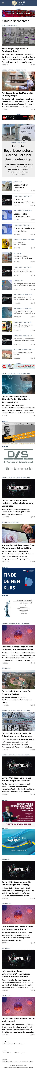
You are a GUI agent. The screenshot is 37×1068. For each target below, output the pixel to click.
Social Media (6, 1042)
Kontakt (4, 1053)
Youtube (21, 1044)
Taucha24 (15, 1062)
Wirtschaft (15, 522)
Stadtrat (32, 350)
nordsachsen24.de (7, 1062)
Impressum (23, 1053)
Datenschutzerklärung (13, 1053)
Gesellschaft (6, 70)
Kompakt (14, 142)
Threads (16, 1044)
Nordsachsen (18, 196)
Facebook (4, 1044)
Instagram (11, 1044)
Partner (4, 1060)
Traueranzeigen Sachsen (26, 1062)
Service (4, 1051)
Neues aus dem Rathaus (9, 25)
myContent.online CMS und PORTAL (23, 1067)
